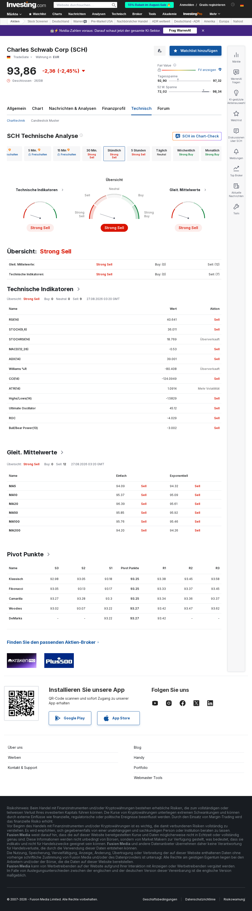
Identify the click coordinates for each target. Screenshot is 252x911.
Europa (224, 21)
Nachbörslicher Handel (132, 21)
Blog (137, 747)
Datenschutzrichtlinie (200, 899)
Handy (139, 757)
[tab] (37, 153)
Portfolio (141, 767)
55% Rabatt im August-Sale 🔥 (149, 5)
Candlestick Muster (45, 120)
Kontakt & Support (22, 767)
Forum (164, 108)
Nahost (238, 21)
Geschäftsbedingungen (160, 899)
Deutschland (60, 21)
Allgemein (16, 108)
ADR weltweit (161, 21)
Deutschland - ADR (187, 21)
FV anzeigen (207, 70)
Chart (37, 108)
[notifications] (233, 4)
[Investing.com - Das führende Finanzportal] (26, 4)
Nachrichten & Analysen (72, 108)
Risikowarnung (234, 899)
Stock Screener (38, 21)
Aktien (14, 21)
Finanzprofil (113, 108)
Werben (14, 757)
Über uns (15, 747)
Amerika (209, 21)
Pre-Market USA (102, 21)
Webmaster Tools (148, 778)
